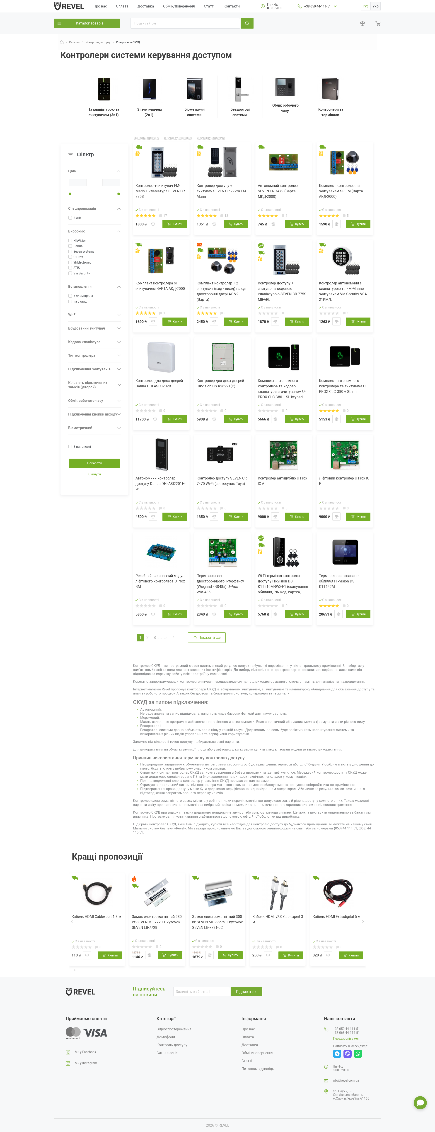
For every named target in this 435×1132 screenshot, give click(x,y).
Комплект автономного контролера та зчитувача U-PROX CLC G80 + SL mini (342, 386)
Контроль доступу (172, 1045)
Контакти (232, 6)
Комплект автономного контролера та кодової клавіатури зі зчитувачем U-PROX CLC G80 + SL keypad (281, 389)
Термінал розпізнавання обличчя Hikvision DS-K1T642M (339, 581)
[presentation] (72, 921)
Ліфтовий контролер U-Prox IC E (344, 481)
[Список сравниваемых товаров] (362, 23)
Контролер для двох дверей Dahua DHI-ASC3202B (159, 383)
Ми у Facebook (85, 1052)
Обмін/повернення (179, 6)
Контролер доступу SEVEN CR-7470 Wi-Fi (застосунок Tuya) (222, 481)
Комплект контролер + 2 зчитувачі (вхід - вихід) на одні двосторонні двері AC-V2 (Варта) (222, 291)
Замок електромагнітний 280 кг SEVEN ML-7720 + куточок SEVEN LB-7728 (157, 922)
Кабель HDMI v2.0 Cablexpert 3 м (277, 919)
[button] (71, 969)
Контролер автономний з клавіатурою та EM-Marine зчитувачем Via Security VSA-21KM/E (343, 291)
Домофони (166, 1037)
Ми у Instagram (86, 1063)
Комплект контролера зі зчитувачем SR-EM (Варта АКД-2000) (341, 191)
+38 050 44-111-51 (317, 6)
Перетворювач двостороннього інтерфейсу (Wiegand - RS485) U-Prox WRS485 (220, 584)
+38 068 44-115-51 (346, 1032)
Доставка (146, 6)
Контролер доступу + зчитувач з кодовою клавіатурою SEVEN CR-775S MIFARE (282, 291)
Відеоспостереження (174, 1029)
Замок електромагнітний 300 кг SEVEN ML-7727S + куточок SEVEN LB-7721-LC (217, 922)
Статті (209, 6)
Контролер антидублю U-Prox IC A (282, 481)
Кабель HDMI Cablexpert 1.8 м (96, 916)
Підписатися (246, 992)
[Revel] (69, 6)
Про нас (100, 6)
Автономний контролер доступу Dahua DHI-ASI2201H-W (160, 483)
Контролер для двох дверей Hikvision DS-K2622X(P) (220, 383)
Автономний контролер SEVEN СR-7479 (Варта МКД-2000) (278, 191)
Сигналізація (167, 1053)
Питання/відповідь (258, 1069)
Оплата (122, 6)
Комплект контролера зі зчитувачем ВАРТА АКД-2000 (160, 286)
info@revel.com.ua (346, 1080)
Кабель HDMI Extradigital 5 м (336, 916)
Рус (366, 6)
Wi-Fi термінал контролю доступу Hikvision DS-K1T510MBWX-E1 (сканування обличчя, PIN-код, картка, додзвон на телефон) (283, 584)
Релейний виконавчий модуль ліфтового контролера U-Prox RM (160, 581)
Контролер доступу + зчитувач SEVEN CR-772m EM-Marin (222, 191)
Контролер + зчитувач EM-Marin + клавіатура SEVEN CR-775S (160, 191)
